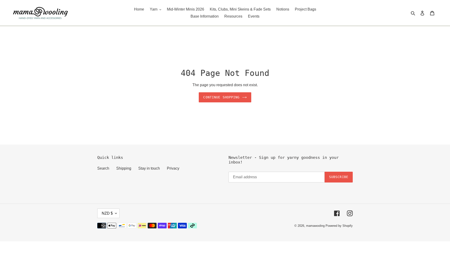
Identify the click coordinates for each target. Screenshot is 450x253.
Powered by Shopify (339, 225)
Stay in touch (149, 168)
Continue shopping (221, 97)
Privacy (173, 168)
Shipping (123, 168)
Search (103, 168)
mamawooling (315, 225)
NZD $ (107, 213)
